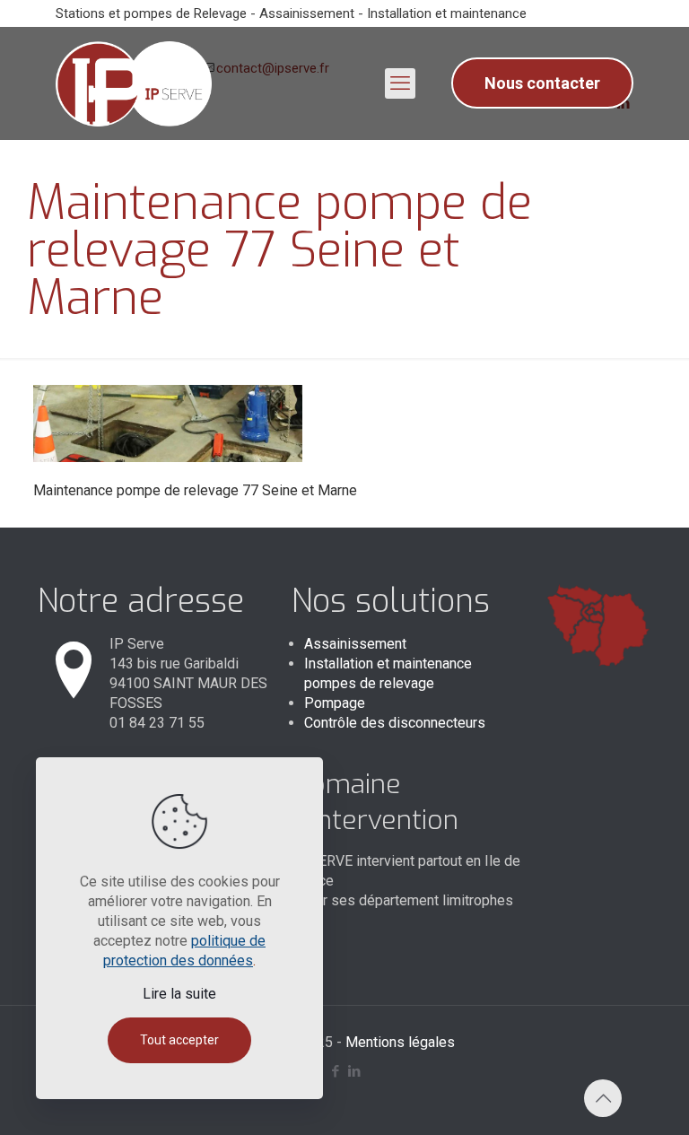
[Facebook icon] (335, 1071)
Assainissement (355, 643)
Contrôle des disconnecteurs (394, 722)
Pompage (334, 703)
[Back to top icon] (603, 1098)
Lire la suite (179, 993)
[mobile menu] (400, 83)
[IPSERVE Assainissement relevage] (134, 83)
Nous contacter (542, 83)
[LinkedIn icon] (354, 1071)
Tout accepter (179, 1040)
